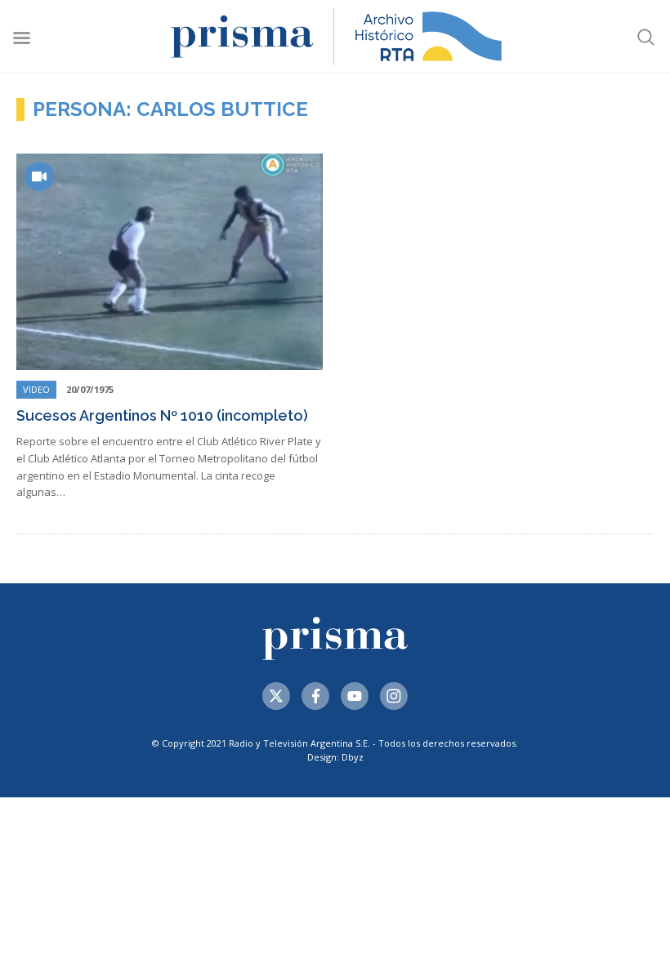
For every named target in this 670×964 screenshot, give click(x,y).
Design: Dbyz (335, 757)
